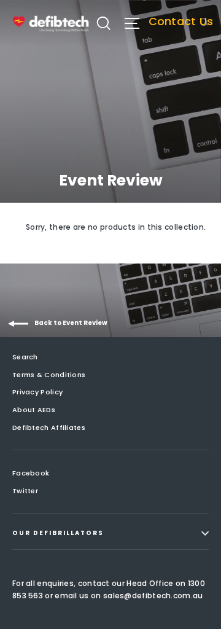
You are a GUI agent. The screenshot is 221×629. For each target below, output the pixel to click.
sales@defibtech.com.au (153, 595)
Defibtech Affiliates (48, 427)
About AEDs (33, 410)
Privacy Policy (37, 392)
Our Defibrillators (58, 533)
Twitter (25, 491)
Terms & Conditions (48, 375)
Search (25, 357)
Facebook (30, 473)
